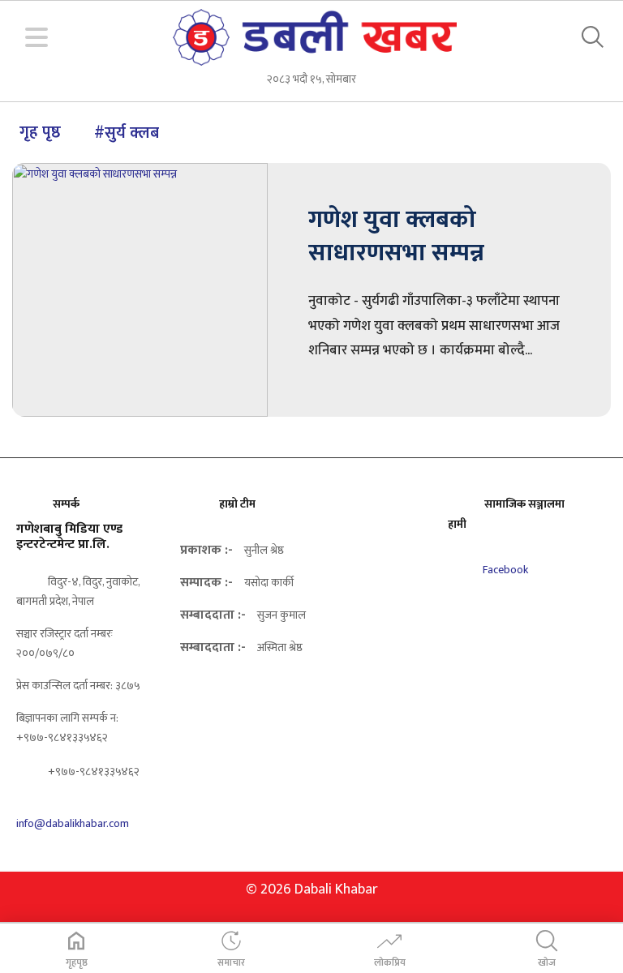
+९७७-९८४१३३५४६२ (92, 771)
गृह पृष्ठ (40, 132)
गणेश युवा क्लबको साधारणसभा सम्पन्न (396, 236)
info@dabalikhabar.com (72, 823)
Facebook (504, 569)
